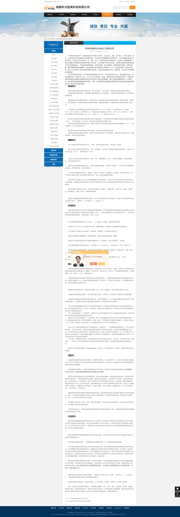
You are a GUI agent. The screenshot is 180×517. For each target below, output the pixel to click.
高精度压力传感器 (54, 124)
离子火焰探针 (54, 65)
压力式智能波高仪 (54, 95)
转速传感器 (54, 76)
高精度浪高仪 (54, 131)
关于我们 (61, 14)
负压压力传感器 (54, 135)
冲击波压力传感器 (54, 84)
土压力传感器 (54, 62)
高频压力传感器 (54, 128)
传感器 (54, 51)
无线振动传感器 (54, 139)
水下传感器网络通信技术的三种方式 (78, 498)
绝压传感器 (54, 142)
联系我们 (133, 1)
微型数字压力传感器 (54, 113)
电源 (53, 164)
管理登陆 (126, 508)
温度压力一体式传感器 (54, 109)
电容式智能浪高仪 (54, 91)
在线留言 (127, 1)
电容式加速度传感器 (54, 106)
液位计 (54, 55)
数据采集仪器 (54, 155)
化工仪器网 (110, 512)
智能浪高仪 (53, 159)
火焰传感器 (54, 80)
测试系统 (53, 150)
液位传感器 (54, 73)
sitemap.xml (118, 508)
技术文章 (107, 14)
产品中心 (96, 14)
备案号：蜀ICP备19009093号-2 (112, 514)
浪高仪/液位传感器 (54, 146)
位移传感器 (54, 69)
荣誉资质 (84, 14)
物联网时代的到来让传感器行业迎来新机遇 (80, 501)
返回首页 (121, 1)
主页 (48, 39)
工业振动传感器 (54, 102)
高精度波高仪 (54, 98)
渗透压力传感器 (54, 120)
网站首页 (50, 14)
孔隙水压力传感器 (54, 117)
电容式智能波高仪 (54, 87)
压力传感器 (54, 58)
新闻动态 (73, 14)
